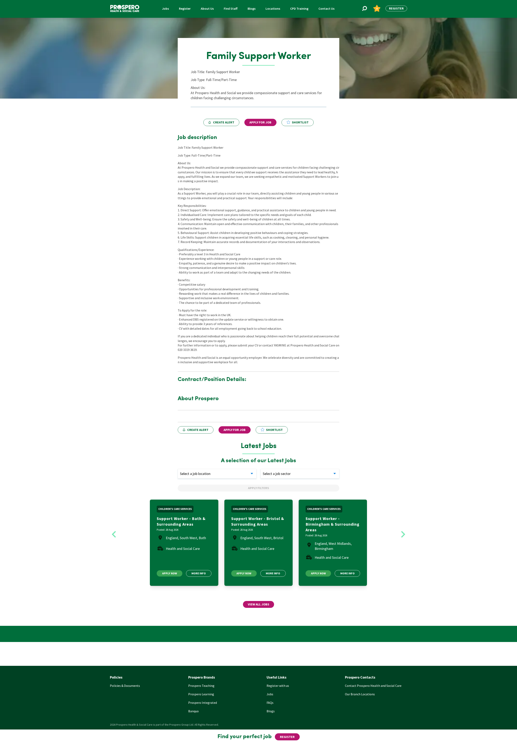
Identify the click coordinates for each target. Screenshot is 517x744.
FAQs (270, 703)
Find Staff (230, 8)
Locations (273, 8)
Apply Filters (258, 488)
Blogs (251, 8)
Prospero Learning (201, 694)
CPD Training (299, 8)
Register (185, 8)
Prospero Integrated (202, 703)
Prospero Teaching (201, 686)
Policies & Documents (125, 686)
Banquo (193, 711)
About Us (207, 8)
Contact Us (326, 8)
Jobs (165, 8)
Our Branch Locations (360, 694)
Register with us (278, 686)
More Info (198, 573)
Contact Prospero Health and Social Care (373, 686)
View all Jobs (258, 604)
